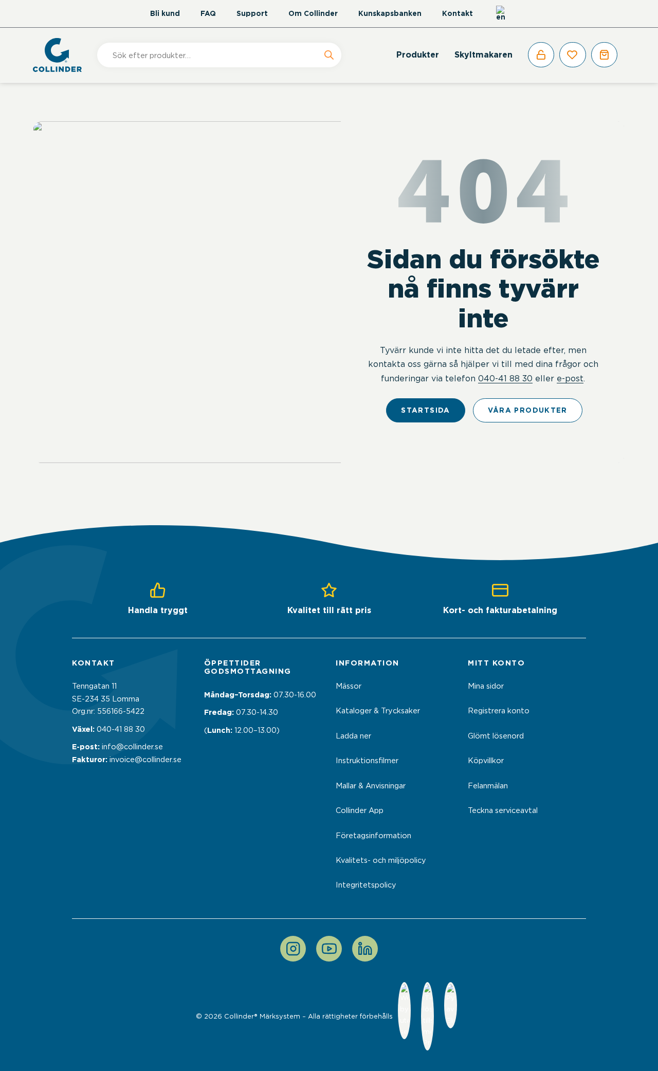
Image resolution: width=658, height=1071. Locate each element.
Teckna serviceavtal (503, 810)
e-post (570, 378)
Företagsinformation (373, 835)
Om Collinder (313, 13)
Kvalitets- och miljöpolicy (381, 860)
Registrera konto (498, 710)
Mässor (348, 686)
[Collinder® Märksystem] (62, 55)
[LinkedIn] (365, 949)
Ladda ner (353, 736)
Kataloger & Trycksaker (378, 710)
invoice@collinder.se (145, 759)
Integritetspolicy (366, 885)
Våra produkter (528, 410)
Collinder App (359, 810)
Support (252, 13)
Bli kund (165, 13)
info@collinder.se (132, 746)
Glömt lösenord (496, 736)
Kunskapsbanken (390, 13)
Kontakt (457, 13)
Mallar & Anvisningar (371, 785)
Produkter (417, 54)
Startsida (425, 410)
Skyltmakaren (483, 54)
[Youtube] (329, 949)
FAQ (208, 13)
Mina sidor (486, 686)
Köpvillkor (486, 760)
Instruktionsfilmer (367, 760)
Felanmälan (488, 785)
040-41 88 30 (505, 378)
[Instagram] (293, 949)
